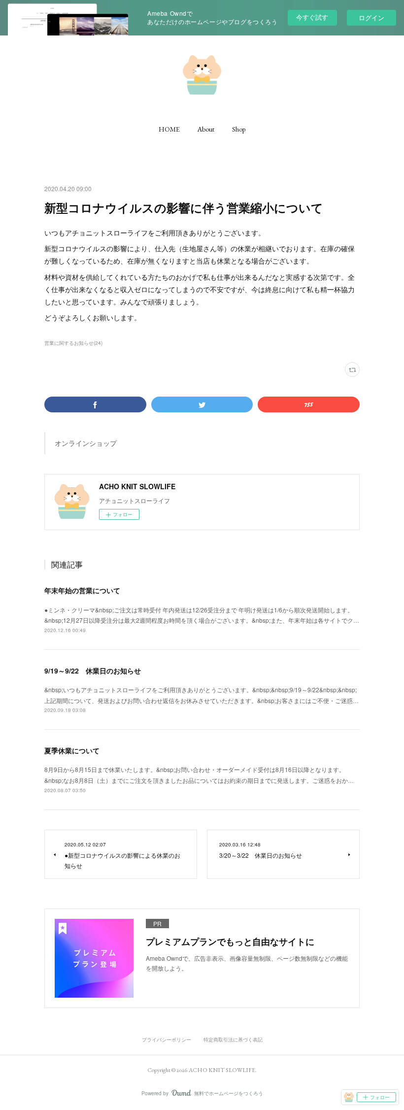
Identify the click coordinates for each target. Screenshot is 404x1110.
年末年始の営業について (82, 590)
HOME (169, 129)
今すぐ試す (312, 17)
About (206, 129)
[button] (169, 129)
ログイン (371, 17)
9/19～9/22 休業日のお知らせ (92, 670)
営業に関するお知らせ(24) (73, 342)
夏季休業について (72, 750)
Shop (238, 129)
